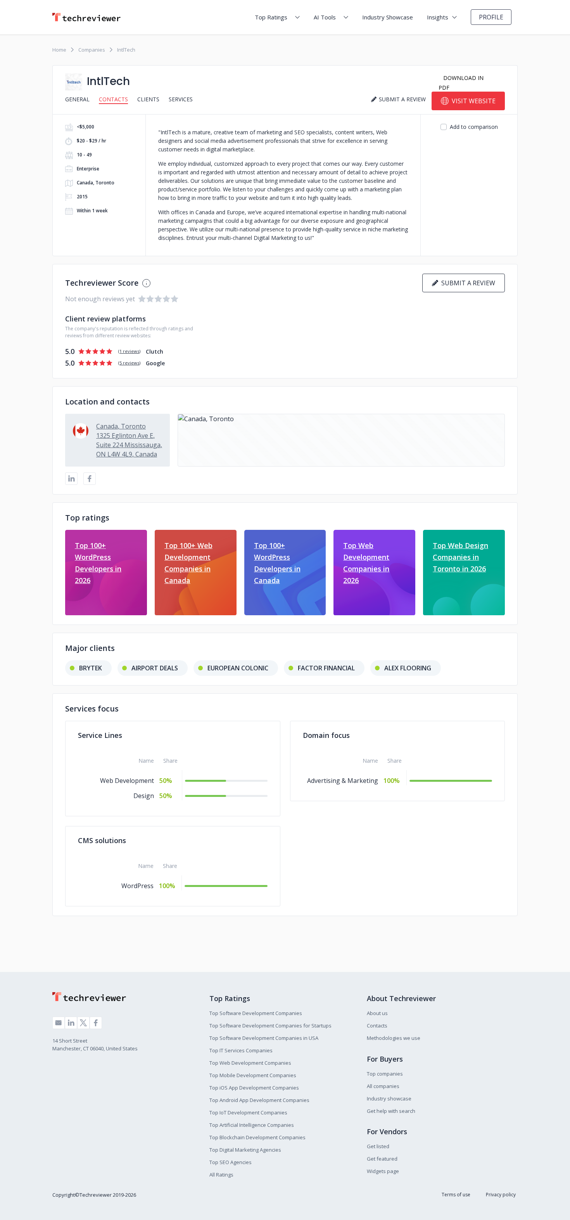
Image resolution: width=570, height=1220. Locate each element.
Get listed (378, 1146)
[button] (341, 440)
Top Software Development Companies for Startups (270, 1025)
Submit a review (466, 283)
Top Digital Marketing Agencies (245, 1149)
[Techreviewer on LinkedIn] (71, 1023)
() (129, 351)
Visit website (474, 101)
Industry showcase (389, 1098)
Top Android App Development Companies (259, 1100)
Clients (148, 99)
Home (59, 49)
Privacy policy (501, 1194)
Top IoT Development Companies (248, 1112)
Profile (491, 17)
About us (377, 1013)
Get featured (382, 1158)
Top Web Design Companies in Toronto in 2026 (460, 557)
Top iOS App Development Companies (254, 1087)
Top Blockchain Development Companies (257, 1137)
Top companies (385, 1073)
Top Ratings (271, 17)
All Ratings (221, 1174)
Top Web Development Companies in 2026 (366, 563)
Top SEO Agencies (230, 1162)
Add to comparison (474, 126)
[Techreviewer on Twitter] (83, 1023)
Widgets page (383, 1171)
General (77, 99)
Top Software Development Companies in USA (263, 1037)
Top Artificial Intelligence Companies (251, 1124)
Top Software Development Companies (255, 1013)
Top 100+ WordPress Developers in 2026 (98, 563)
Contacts (113, 99)
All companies (383, 1086)
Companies (91, 49)
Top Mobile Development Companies (252, 1075)
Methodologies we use (393, 1037)
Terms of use (456, 1194)
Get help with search (391, 1110)
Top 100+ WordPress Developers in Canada (277, 563)
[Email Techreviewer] (58, 1023)
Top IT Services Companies (241, 1050)
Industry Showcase (387, 17)
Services (181, 99)
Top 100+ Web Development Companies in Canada (188, 563)
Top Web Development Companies (250, 1062)
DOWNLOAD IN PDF (461, 82)
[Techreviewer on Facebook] (96, 1023)
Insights (437, 17)
